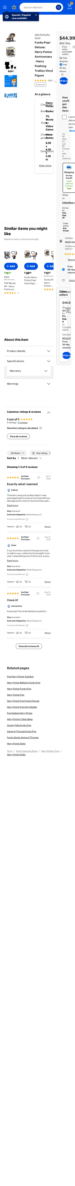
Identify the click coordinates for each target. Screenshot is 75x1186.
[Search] (58, 7)
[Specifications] (49, 361)
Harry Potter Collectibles (20, 719)
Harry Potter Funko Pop (19, 688)
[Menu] (5, 7)
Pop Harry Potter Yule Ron (20, 676)
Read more (12, 505)
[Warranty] (46, 371)
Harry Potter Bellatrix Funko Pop (23, 682)
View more (45, 165)
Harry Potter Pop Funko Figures (23, 700)
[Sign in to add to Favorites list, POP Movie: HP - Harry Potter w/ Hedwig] (13, 252)
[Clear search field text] (54, 7)
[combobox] (41, 7)
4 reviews (23, 422)
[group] (48, 80)
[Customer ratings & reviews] (49, 411)
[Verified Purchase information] (38, 477)
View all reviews (18, 436)
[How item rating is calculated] (40, 428)
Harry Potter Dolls (16, 743)
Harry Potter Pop (15, 694)
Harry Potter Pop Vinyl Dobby (22, 707)
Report (48, 526)
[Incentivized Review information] (27, 519)
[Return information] (61, 74)
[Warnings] (49, 384)
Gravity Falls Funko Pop (19, 725)
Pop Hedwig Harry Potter (19, 713)
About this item (16, 340)
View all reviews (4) (28, 646)
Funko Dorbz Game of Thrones (23, 737)
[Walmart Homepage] (14, 7)
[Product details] (49, 351)
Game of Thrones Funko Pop (21, 731)
